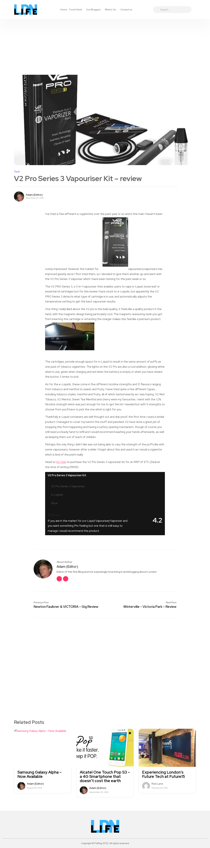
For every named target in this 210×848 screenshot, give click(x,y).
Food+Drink (75, 9)
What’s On (110, 9)
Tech (17, 171)
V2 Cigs (61, 462)
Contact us (126, 9)
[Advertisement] (105, 44)
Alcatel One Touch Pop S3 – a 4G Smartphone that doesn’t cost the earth (105, 776)
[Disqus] (105, 663)
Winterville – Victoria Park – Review (149, 607)
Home (63, 9)
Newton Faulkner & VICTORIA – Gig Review (66, 607)
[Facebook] (59, 578)
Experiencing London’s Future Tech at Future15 (163, 774)
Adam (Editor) (34, 195)
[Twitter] (65, 578)
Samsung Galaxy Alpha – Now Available (39, 774)
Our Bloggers (93, 9)
